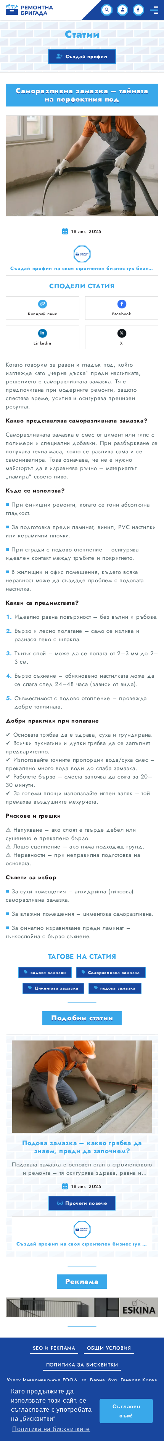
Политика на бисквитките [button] (51, 1429)
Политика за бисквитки (82, 1364)
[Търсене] (107, 10)
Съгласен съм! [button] (126, 1411)
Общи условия (109, 1348)
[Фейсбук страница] (138, 10)
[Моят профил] (122, 10)
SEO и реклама (54, 1348)
